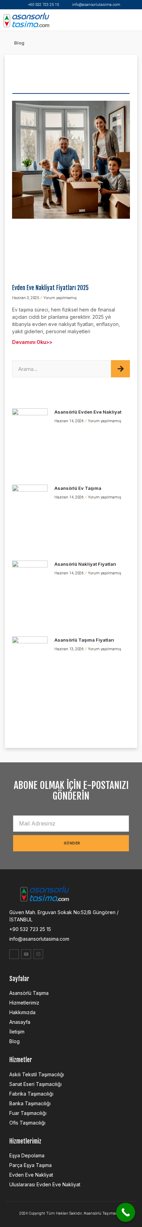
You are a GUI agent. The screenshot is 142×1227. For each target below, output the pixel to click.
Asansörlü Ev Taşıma (77, 488)
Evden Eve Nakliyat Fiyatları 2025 (50, 287)
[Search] (120, 368)
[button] (136, 20)
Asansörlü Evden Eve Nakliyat (87, 412)
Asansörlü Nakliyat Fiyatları (85, 564)
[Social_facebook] (14, 954)
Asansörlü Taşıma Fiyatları (84, 640)
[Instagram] (38, 954)
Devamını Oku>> (32, 342)
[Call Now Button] (125, 1212)
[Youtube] (26, 954)
